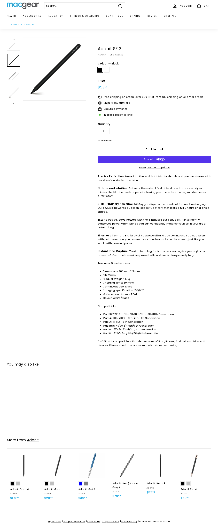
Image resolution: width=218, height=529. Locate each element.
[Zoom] (54, 68)
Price (101, 81)
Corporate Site (110, 521)
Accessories (32, 15)
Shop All (170, 15)
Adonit (102, 54)
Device (152, 15)
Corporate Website (21, 24)
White (106, 69)
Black (100, 69)
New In (11, 15)
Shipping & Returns (74, 521)
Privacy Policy (129, 521)
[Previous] (13, 40)
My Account (54, 521)
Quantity (104, 124)
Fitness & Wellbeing (84, 15)
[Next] (13, 102)
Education (56, 15)
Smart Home (114, 15)
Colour (108, 63)
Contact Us (93, 521)
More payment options (154, 167)
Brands (135, 15)
